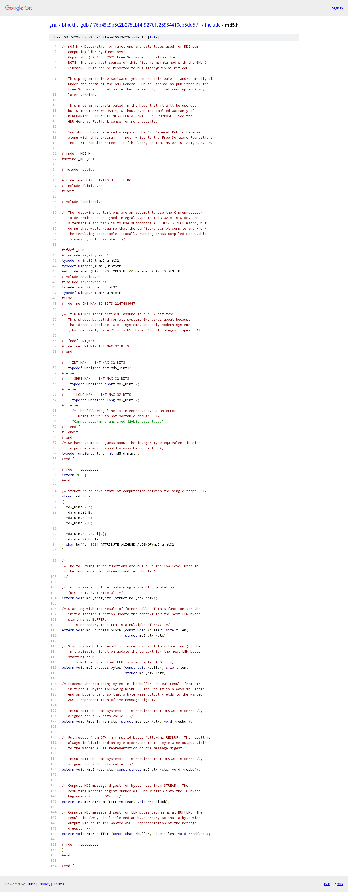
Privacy (44, 884)
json (339, 884)
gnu (53, 25)
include (213, 25)
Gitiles (31, 884)
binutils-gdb (75, 25)
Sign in (337, 8)
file (154, 37)
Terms (58, 884)
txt (327, 884)
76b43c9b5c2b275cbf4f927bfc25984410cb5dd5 (144, 25)
